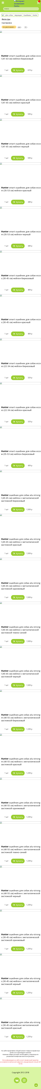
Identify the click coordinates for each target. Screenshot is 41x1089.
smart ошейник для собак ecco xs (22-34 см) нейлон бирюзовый (21, 365)
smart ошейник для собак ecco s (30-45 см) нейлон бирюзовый (21, 277)
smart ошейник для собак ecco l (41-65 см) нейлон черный (21, 145)
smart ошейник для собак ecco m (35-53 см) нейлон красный (21, 189)
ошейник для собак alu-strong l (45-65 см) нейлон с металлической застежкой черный (20, 673)
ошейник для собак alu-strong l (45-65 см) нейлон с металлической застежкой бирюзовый (20, 498)
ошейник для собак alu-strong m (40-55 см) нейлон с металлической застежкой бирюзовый (20, 717)
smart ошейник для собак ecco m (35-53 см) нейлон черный (21, 233)
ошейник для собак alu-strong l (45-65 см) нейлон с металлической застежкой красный (20, 542)
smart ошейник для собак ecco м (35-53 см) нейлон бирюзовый (21, 452)
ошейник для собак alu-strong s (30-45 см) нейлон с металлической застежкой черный (20, 981)
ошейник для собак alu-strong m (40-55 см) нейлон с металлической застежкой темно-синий (20, 849)
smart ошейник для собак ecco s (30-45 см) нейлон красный (21, 321)
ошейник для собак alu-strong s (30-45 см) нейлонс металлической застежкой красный (20, 1025)
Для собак (9, 15)
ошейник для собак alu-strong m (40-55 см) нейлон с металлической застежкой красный (20, 761)
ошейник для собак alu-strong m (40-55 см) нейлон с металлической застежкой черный (20, 893)
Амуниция (18, 15)
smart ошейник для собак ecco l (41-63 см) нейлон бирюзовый (21, 57)
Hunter (35, 15)
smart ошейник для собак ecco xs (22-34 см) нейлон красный (21, 409)
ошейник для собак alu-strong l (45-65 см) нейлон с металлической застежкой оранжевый (20, 586)
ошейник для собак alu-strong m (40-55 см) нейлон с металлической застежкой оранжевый (20, 805)
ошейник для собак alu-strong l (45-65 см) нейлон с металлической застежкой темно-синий (20, 629)
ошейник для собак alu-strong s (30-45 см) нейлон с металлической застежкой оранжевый (20, 937)
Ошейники (27, 15)
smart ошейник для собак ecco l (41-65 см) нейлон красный (21, 101)
